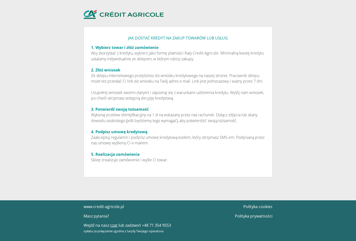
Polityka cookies (257, 206)
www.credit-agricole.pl (104, 206)
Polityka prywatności (253, 216)
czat (113, 225)
